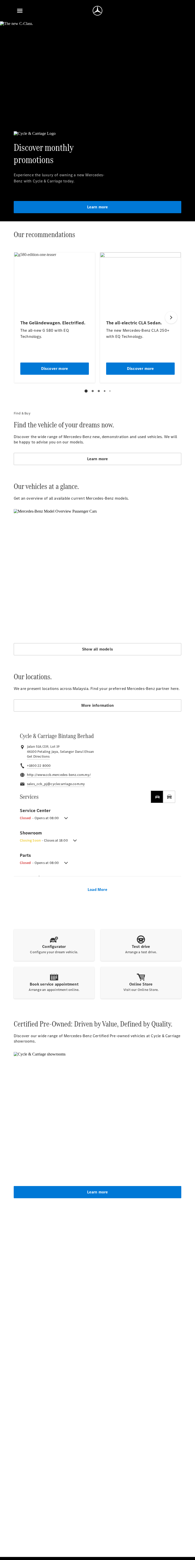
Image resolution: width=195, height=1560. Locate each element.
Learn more (97, 207)
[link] (38, 756)
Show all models (97, 649)
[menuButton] (20, 10)
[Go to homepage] (97, 11)
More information (97, 705)
